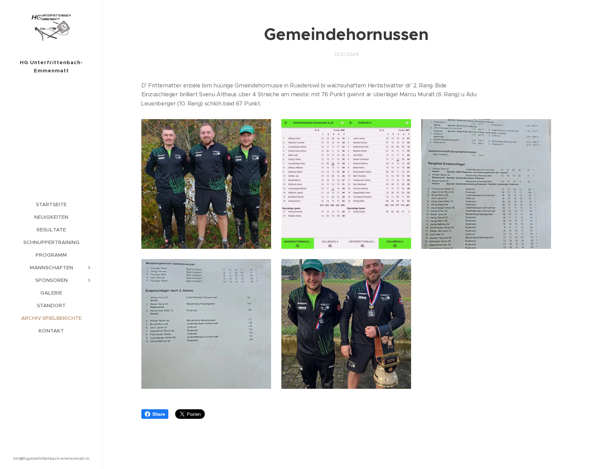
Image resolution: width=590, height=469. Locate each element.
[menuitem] (51, 204)
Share (158, 414)
